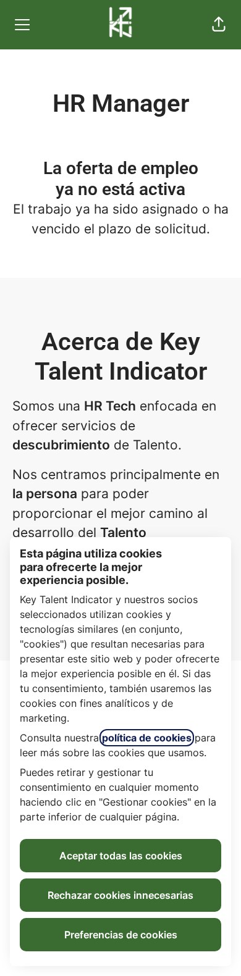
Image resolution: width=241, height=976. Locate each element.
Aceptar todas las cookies (120, 855)
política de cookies (147, 738)
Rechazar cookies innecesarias (120, 895)
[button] (218, 24)
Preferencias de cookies (120, 934)
